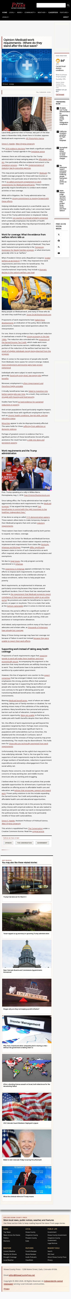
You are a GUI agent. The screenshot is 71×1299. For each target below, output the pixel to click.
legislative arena (38, 151)
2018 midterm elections (15, 148)
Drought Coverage (9, 1257)
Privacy (50, 1260)
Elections (6, 1241)
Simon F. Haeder (8, 144)
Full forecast (60, 94)
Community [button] (30, 12)
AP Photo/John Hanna (35, 138)
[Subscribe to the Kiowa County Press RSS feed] (58, 247)
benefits (5, 378)
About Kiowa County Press (57, 1257)
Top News (7, 1232)
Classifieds (53, 12)
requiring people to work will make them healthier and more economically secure (24, 658)
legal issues (15, 561)
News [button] (19, 12)
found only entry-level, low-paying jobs (25, 375)
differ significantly (37, 547)
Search (50, 1251)
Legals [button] (5, 17)
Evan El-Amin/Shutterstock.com (37, 495)
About (66, 17)
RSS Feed (51, 1254)
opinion (8, 843)
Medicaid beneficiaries (18, 700)
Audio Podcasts (31, 1257)
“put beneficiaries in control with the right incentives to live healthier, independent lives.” (24, 509)
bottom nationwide (15, 606)
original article (38, 831)
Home (4, 12)
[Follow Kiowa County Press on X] (58, 234)
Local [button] (11, 12)
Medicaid (43, 173)
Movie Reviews (31, 1254)
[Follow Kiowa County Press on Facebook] (58, 240)
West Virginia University (25, 144)
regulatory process (9, 165)
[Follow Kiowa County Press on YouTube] (58, 253)
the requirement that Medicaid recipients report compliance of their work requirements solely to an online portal (26, 597)
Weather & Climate (10, 1254)
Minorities (6, 423)
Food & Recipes (31, 1251)
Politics (6, 1238)
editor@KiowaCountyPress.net (22, 1275)
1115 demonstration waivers (38, 517)
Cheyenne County (32, 1235)
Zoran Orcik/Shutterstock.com (39, 314)
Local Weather (8, 1260)
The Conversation (35, 828)
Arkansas (19, 564)
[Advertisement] (61, 309)
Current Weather (9, 1251)
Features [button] (64, 12)
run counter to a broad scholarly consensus (30, 218)
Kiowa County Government (57, 1235)
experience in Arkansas (14, 569)
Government (42, 843)
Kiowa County (30, 1232)
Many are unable (27, 715)
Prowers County (31, 1238)
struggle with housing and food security (18, 397)
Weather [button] (41, 12)
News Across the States (11, 1235)
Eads (27, 1241)
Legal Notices (52, 1243)
